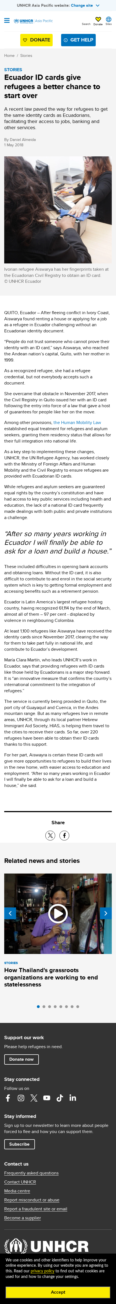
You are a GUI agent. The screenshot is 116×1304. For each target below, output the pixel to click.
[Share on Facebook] (64, 835)
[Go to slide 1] (40, 1008)
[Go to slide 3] (51, 1008)
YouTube (46, 1098)
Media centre (17, 1191)
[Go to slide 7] (73, 1008)
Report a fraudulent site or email (35, 1209)
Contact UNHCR (20, 1182)
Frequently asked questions (31, 1173)
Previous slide (10, 913)
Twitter (33, 1098)
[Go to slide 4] (56, 1008)
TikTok (59, 1098)
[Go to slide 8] (79, 1008)
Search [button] (86, 24)
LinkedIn (72, 1098)
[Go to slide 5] (62, 1008)
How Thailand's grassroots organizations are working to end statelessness (51, 977)
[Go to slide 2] (45, 1008)
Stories (26, 55)
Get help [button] (81, 39)
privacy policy (42, 1271)
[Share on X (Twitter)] (50, 835)
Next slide (106, 913)
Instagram (20, 1098)
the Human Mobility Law (77, 422)
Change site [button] (82, 5)
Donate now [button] (21, 1059)
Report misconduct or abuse (31, 1200)
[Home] (33, 21)
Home (9, 55)
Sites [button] (109, 24)
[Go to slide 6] (68, 1008)
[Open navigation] (7, 21)
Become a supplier (22, 1218)
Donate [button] (98, 24)
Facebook (8, 1098)
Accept (58, 1292)
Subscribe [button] (19, 1144)
